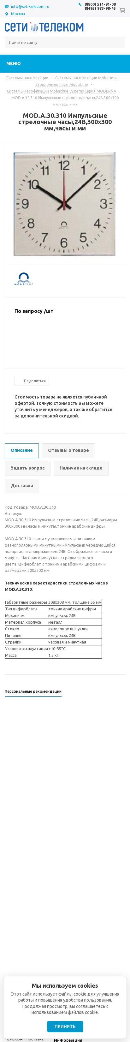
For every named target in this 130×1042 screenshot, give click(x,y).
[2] (24, 331)
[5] (43, 331)
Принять (65, 1026)
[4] (36, 331)
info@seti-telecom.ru (30, 6)
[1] (18, 331)
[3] (30, 331)
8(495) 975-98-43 (100, 8)
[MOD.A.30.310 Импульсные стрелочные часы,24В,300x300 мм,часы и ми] (65, 257)
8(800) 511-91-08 (100, 4)
